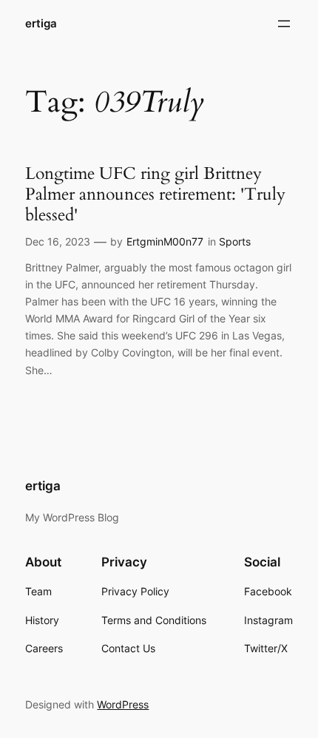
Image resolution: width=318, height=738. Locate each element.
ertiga (41, 23)
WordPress (123, 704)
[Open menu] (284, 24)
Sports (235, 241)
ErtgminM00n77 (164, 241)
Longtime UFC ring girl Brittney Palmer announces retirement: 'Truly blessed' (155, 194)
